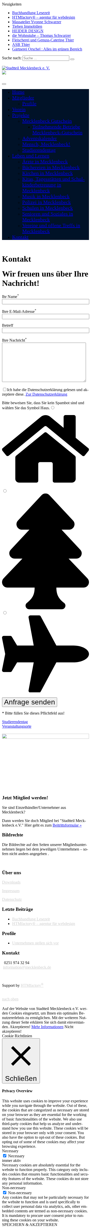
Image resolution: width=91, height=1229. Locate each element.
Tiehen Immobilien (27, 26)
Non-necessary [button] (14, 1188)
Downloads (11, 882)
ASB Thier (21, 44)
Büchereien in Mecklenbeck (51, 167)
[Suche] (72, 59)
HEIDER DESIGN (27, 31)
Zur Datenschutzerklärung (46, 394)
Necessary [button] (10, 1151)
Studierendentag (39, 150)
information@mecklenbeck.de (27, 967)
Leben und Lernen (30, 155)
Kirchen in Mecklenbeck (47, 173)
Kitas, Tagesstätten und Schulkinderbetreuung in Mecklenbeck (53, 184)
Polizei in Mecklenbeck (46, 202)
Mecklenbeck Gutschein (47, 121)
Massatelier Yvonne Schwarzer (36, 22)
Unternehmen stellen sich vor (35, 943)
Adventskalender (39, 138)
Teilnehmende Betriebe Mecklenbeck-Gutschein (57, 129)
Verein (19, 109)
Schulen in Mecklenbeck (47, 208)
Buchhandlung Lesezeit (31, 13)
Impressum (10, 891)
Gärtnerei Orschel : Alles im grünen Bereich (47, 49)
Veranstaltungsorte (16, 726)
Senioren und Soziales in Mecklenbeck (47, 216)
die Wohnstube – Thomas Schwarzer (41, 35)
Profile (29, 103)
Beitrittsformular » (67, 825)
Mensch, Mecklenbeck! (46, 144)
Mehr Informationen (47, 1027)
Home (18, 92)
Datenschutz (12, 899)
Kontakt (20, 237)
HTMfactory (32, 985)
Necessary (16, 1156)
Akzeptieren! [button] (20, 1027)
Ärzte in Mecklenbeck (45, 161)
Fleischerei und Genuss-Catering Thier (43, 40)
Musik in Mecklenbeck (46, 196)
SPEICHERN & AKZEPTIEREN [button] (29, 1224)
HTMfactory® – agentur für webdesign (43, 17)
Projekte (20, 115)
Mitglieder (23, 97)
